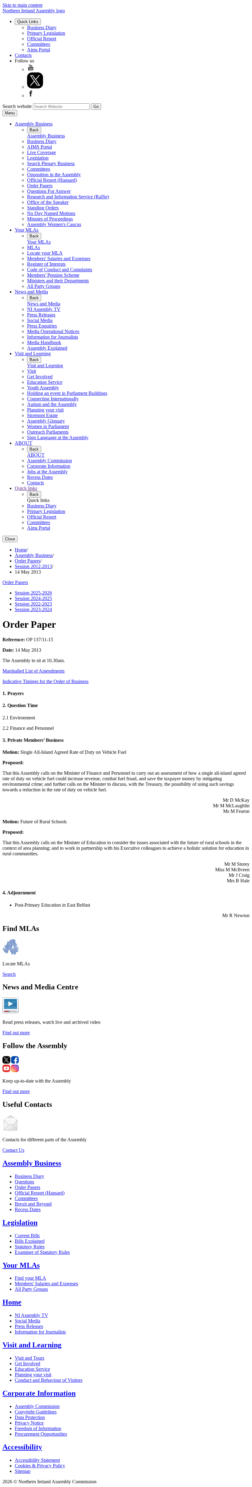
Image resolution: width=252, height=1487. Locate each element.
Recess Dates (40, 477)
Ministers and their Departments (58, 280)
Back (34, 130)
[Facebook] (30, 95)
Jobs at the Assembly (47, 471)
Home (21, 549)
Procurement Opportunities (41, 1434)
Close (10, 539)
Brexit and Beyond (33, 1204)
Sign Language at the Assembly (58, 437)
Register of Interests (46, 264)
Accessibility (22, 1447)
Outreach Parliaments (48, 432)
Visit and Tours (29, 1358)
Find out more (16, 1032)
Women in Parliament (48, 426)
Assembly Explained (47, 348)
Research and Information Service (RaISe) (68, 196)
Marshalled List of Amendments (33, 671)
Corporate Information (48, 466)
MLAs (33, 247)
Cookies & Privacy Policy (40, 1465)
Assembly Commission (49, 460)
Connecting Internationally (53, 398)
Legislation (38, 158)
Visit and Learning (33, 353)
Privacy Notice (29, 1422)
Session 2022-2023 (33, 603)
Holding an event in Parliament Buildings (67, 393)
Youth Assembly (43, 387)
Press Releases (41, 314)
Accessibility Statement (37, 1460)
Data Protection (30, 1417)
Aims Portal (38, 49)
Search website (17, 106)
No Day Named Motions (51, 213)
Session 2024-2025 (33, 598)
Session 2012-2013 (33, 566)
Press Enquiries (42, 325)
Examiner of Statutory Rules (42, 1252)
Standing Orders (43, 207)
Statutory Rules (30, 1246)
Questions (24, 1181)
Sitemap (22, 1471)
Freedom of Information (38, 1428)
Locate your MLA (45, 253)
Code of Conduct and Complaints (59, 269)
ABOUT (23, 443)
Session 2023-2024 (33, 609)
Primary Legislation (46, 33)
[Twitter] (35, 86)
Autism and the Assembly (52, 404)
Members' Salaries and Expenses (58, 258)
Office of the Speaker (48, 202)
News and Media (31, 291)
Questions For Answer (49, 191)
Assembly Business (34, 123)
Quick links (26, 488)
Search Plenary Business (51, 163)
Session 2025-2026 (33, 592)
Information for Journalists (52, 337)
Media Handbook (44, 342)
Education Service (44, 382)
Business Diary (42, 27)
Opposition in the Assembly (54, 174)
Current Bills (27, 1235)
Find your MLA (30, 1278)
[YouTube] (30, 69)
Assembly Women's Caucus (54, 224)
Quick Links (27, 21)
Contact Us (13, 1150)
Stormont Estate (42, 415)
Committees (38, 44)
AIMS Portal (39, 146)
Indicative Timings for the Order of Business (45, 681)
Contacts (23, 55)
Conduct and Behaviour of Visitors (48, 1380)
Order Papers (40, 185)
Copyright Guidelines (36, 1411)
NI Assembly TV (44, 309)
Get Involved (40, 376)
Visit (31, 371)
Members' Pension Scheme (53, 275)
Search (9, 974)
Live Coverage (41, 152)
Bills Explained (30, 1241)
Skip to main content (22, 5)
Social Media (40, 320)
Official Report (41, 38)
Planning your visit (45, 409)
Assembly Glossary (46, 420)
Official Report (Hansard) (52, 180)
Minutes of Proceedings (50, 218)
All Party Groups (43, 286)
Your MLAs (26, 230)
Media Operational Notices (53, 331)
